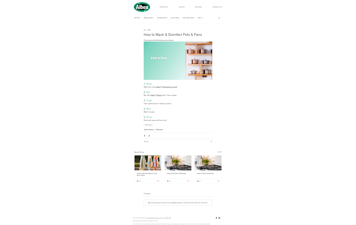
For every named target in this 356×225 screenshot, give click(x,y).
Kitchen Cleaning (149, 129)
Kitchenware (159, 129)
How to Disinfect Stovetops (176, 174)
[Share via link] (149, 136)
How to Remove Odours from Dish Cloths (147, 174)
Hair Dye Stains (162, 18)
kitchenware (148, 125)
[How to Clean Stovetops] (208, 162)
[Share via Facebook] (144, 136)
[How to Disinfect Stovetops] (178, 162)
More (199, 18)
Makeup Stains (148, 18)
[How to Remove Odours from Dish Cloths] (148, 162)
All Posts (137, 18)
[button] (219, 17)
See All (219, 152)
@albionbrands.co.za (155, 218)
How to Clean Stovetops (205, 174)
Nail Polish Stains (188, 18)
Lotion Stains (175, 18)
